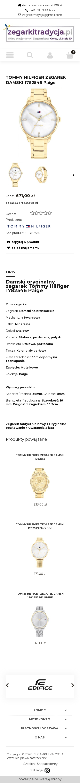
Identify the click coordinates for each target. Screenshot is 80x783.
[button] (10, 55)
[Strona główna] (40, 34)
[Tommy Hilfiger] (29, 226)
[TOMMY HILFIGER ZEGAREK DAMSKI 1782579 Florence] (40, 552)
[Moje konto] (50, 55)
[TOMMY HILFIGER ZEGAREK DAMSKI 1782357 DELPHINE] (40, 621)
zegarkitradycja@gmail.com (42, 15)
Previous (7, 685)
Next (72, 685)
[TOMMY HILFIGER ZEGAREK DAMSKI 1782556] (40, 483)
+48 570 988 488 (42, 10)
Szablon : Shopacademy (40, 764)
